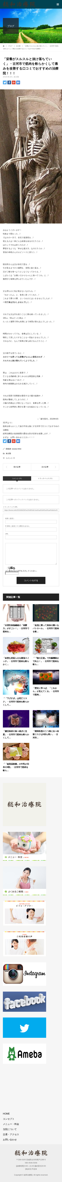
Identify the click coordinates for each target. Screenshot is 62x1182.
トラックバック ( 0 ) (45, 478)
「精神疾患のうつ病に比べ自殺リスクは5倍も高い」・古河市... (46, 734)
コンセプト (8, 1119)
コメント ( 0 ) (17, 478)
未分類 (16, 77)
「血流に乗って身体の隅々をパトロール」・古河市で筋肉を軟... (46, 628)
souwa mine (16, 449)
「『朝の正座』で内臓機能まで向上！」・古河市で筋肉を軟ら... (46, 661)
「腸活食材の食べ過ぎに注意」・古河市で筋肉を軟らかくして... (16, 734)
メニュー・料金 (11, 1124)
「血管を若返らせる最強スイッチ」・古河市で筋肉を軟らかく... (16, 661)
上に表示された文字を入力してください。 (21, 571)
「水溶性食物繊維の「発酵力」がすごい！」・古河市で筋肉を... (16, 628)
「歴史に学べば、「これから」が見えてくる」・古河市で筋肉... (46, 691)
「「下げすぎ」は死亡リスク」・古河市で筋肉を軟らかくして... (16, 701)
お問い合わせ (10, 1139)
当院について (10, 1129)
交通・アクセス (11, 1134)
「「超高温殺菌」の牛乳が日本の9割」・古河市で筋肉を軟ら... (16, 767)
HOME (6, 1113)
